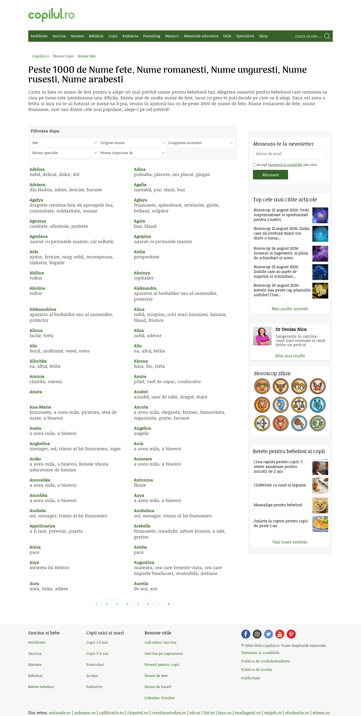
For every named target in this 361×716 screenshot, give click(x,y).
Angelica (142, 428)
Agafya (36, 200)
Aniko (35, 458)
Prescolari (95, 664)
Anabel (141, 391)
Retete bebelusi (41, 686)
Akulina (37, 288)
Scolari (92, 675)
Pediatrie (130, 36)
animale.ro (60, 712)
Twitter (268, 634)
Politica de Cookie (256, 669)
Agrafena (39, 236)
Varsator (299, 423)
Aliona (36, 330)
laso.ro (225, 712)
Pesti (318, 423)
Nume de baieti (158, 686)
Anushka (38, 495)
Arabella (142, 526)
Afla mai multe (290, 355)
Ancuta (141, 407)
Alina (139, 309)
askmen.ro (85, 712)
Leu (262, 405)
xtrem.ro (321, 712)
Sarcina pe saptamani (164, 653)
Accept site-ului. (286, 164)
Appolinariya (42, 526)
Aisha (139, 251)
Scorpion (318, 405)
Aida (34, 251)
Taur (281, 386)
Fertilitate (39, 36)
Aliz (33, 345)
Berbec (262, 386)
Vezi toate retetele (289, 542)
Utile (227, 36)
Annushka (40, 480)
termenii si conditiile (285, 164)
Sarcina (59, 36)
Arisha (140, 547)
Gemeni (299, 386)
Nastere (77, 36)
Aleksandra (145, 288)
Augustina (144, 562)
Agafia (140, 184)
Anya (139, 495)
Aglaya (140, 200)
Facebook (245, 634)
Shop (263, 36)
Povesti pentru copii (162, 664)
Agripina (142, 236)
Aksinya (142, 272)
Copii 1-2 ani (97, 642)
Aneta (35, 428)
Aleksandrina (43, 309)
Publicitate (250, 678)
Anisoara (143, 458)
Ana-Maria (40, 407)
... (158, 603)
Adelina (37, 169)
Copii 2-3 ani (97, 653)
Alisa (139, 330)
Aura (34, 583)
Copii (113, 36)
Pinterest (291, 634)
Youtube (279, 634)
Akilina (37, 272)
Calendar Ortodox (159, 697)
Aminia (37, 376)
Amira (140, 376)
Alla (138, 345)
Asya (34, 562)
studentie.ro (297, 712)
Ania (138, 443)
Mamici (172, 36)
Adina (140, 169)
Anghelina (40, 443)
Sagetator (262, 423)
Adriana (37, 184)
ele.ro (194, 712)
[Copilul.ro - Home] (51, 15)
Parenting (151, 36)
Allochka (38, 361)
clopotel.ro (137, 712)
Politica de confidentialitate (265, 661)
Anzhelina (144, 510)
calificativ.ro (111, 712)
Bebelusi (96, 36)
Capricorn (281, 423)
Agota (139, 221)
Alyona (141, 361)
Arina (35, 547)
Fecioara (281, 405)
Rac (318, 386)
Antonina (143, 480)
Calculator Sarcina (161, 642)
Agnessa (38, 221)
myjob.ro (273, 712)
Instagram (257, 634)
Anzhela (38, 510)
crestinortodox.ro (169, 712)
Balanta (299, 405)
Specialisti (245, 36)
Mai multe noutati (290, 308)
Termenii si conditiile (260, 652)
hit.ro (209, 712)
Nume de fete (156, 675)
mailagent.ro (248, 712)
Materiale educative (201, 36)
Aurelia (141, 583)
